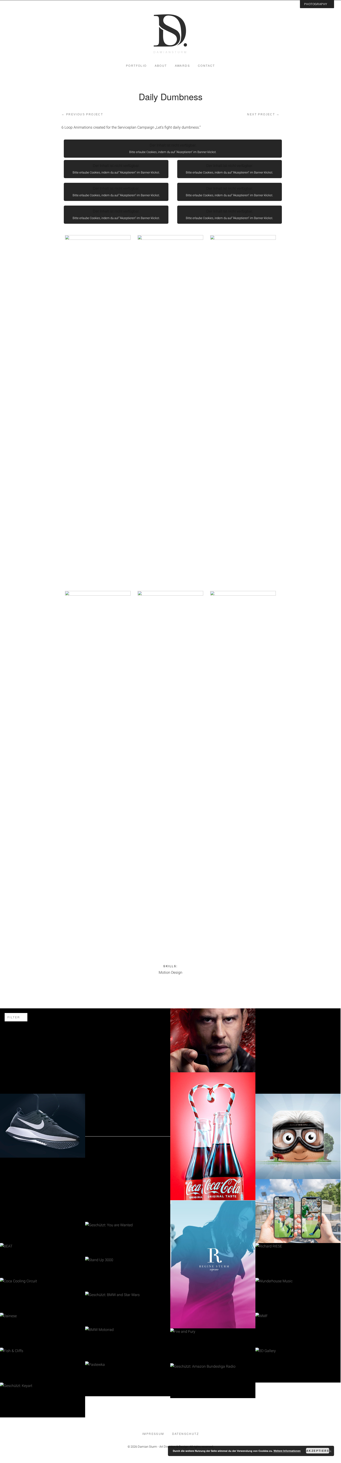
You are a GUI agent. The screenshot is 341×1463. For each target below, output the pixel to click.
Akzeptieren (317, 1451)
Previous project (82, 114)
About (161, 65)
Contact (206, 65)
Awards (182, 65)
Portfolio (136, 65)
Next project (263, 114)
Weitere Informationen (287, 1451)
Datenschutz (185, 1434)
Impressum (153, 1434)
